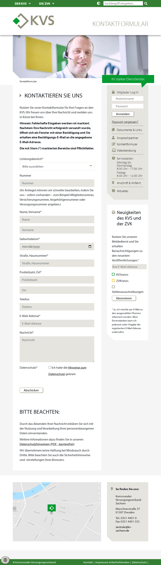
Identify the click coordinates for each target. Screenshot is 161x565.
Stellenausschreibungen (128, 292)
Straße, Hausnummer (34, 255)
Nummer (25, 175)
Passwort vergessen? (125, 122)
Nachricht (27, 332)
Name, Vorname (31, 212)
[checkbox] (114, 274)
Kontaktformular (127, 144)
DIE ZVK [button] (44, 3)
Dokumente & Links (129, 130)
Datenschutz (139, 562)
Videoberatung (126, 150)
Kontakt (88, 562)
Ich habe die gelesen (67, 371)
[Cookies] (5, 560)
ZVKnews (122, 281)
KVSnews (122, 274)
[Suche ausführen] (146, 3)
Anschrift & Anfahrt (129, 183)
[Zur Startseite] (33, 21)
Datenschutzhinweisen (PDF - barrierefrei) (47, 444)
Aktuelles (122, 191)
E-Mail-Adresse (30, 316)
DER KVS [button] (21, 3)
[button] (99, 3)
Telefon (24, 299)
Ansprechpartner (127, 138)
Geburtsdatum (30, 239)
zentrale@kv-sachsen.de (129, 528)
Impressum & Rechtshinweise (112, 562)
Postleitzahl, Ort (31, 272)
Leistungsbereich (31, 159)
